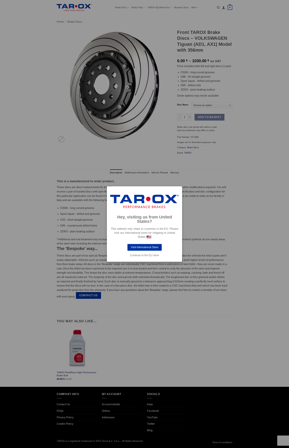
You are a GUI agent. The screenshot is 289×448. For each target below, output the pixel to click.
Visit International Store (144, 247)
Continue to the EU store (144, 255)
